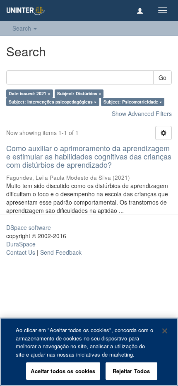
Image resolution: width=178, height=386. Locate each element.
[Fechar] (165, 331)
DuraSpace (21, 244)
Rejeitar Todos (131, 371)
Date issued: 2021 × (29, 93)
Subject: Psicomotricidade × (132, 102)
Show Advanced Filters (142, 113)
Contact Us (20, 252)
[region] (89, 352)
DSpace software (28, 227)
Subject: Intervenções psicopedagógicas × (52, 102)
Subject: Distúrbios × (79, 93)
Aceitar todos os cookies (63, 371)
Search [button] (22, 28)
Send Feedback (61, 252)
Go (162, 77)
